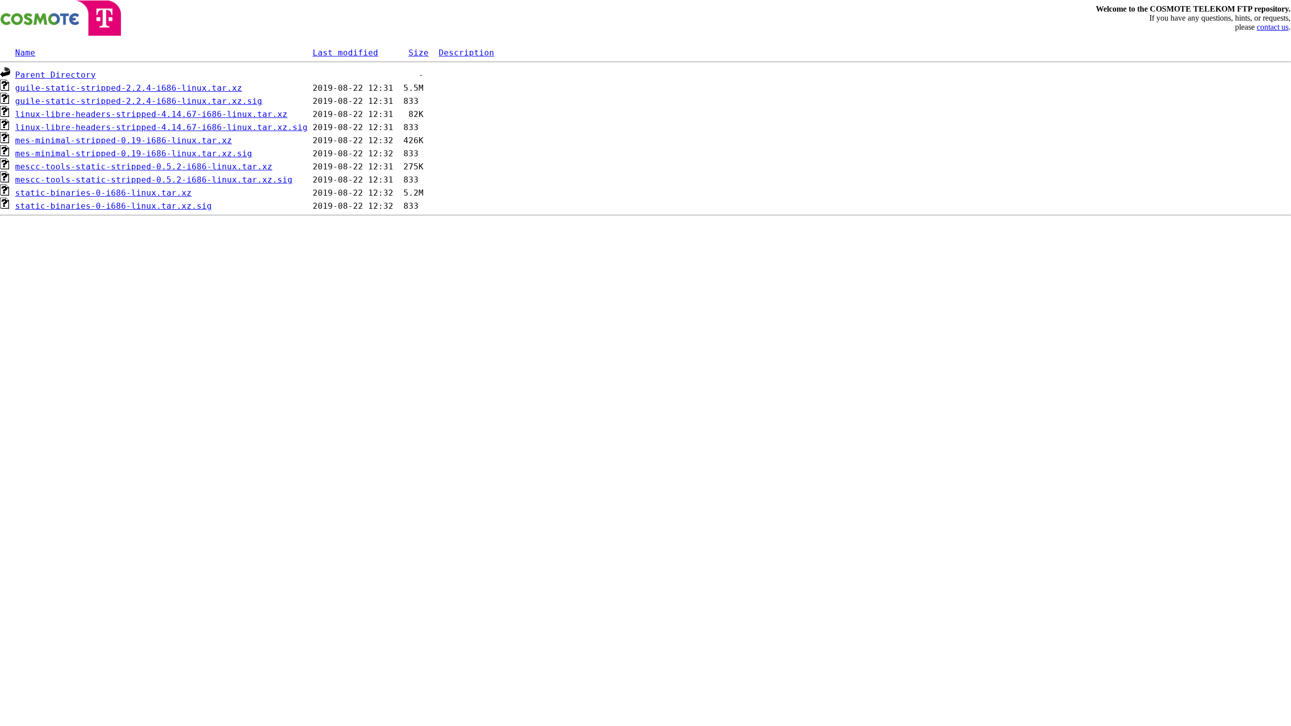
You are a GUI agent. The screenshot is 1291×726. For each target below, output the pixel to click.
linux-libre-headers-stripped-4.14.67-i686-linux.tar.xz (151, 114)
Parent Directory (55, 75)
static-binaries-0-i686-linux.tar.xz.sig (113, 206)
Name (25, 52)
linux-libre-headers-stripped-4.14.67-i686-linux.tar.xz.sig (161, 127)
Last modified (345, 52)
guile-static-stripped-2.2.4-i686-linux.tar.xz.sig (138, 101)
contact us (1272, 27)
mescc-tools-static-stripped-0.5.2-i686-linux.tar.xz (143, 166)
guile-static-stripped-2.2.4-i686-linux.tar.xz (128, 88)
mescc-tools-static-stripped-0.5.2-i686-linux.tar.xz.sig (153, 180)
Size (418, 52)
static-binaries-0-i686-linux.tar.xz (103, 193)
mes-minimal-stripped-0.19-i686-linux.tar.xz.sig (133, 153)
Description (466, 52)
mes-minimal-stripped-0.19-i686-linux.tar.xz (123, 140)
